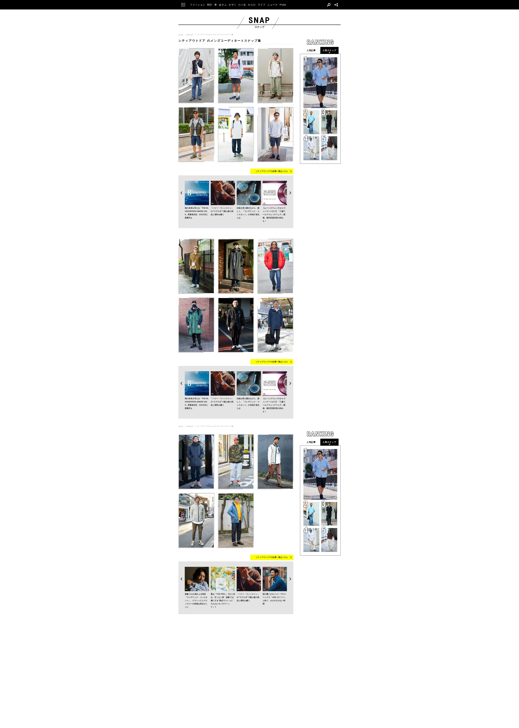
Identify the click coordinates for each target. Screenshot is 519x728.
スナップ (190, 34)
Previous (181, 193)
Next (291, 193)
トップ (180, 34)
